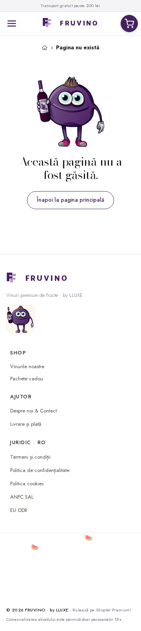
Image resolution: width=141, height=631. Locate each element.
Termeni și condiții (30, 457)
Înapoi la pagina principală (70, 200)
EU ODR (18, 510)
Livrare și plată (25, 424)
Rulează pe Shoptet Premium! (101, 610)
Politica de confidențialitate (39, 470)
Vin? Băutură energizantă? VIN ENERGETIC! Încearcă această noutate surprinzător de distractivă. (67, 584)
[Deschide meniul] (11, 23)
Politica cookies (26, 483)
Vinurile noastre (27, 366)
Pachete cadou (26, 378)
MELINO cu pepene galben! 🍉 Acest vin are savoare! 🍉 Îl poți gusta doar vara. (67, 542)
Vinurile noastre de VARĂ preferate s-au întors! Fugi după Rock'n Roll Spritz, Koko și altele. (69, 561)
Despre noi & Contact (33, 410)
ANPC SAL (22, 497)
